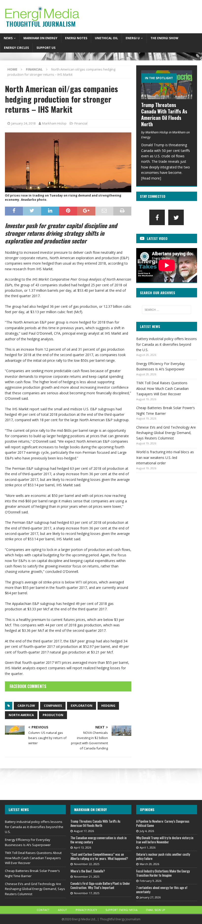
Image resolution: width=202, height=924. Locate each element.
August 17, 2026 (84, 831)
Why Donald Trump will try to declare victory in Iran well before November (164, 839)
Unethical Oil (106, 38)
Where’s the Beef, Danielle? (87, 871)
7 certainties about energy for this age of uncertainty (161, 889)
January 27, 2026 (150, 897)
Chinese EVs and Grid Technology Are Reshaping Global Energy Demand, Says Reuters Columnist (166, 433)
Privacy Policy (86, 910)
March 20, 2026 (149, 864)
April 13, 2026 (82, 847)
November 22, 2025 (86, 864)
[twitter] (176, 217)
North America (21, 715)
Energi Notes (76, 38)
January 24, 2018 (23, 123)
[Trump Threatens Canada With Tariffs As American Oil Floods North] (166, 84)
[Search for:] (166, 310)
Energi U (133, 38)
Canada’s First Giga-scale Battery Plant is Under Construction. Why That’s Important (100, 885)
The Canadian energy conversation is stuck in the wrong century (98, 839)
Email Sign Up (155, 910)
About (62, 910)
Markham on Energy (40, 38)
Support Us (45, 48)
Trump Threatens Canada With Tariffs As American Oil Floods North (164, 114)
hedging (108, 706)
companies (53, 706)
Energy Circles (16, 48)
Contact (43, 910)
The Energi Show (164, 38)
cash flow (26, 706)
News (8, 38)
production (53, 715)
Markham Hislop (54, 123)
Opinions (147, 809)
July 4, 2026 (147, 831)
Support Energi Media (121, 910)
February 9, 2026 (150, 881)
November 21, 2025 (86, 876)
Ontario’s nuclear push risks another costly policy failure (163, 856)
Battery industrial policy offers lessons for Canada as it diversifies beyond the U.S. (166, 344)
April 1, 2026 (147, 847)
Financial (80, 123)
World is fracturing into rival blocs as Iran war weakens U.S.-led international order (165, 457)
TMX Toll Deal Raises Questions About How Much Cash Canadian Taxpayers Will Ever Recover (162, 388)
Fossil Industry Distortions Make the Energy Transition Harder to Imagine (163, 873)
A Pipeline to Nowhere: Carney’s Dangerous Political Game (162, 823)
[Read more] (151, 178)
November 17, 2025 (86, 893)
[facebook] (157, 217)
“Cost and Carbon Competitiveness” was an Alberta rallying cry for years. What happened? (99, 856)
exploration (81, 706)
